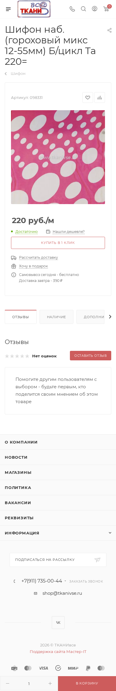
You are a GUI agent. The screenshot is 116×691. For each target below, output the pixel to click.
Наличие (56, 317)
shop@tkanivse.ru (62, 593)
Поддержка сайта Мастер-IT (58, 651)
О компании (21, 442)
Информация (22, 533)
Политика (18, 487)
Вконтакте (58, 622)
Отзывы (20, 317)
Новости (16, 457)
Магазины (18, 472)
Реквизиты (19, 517)
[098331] (58, 157)
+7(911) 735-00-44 (41, 581)
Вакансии (18, 502)
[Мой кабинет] (94, 9)
